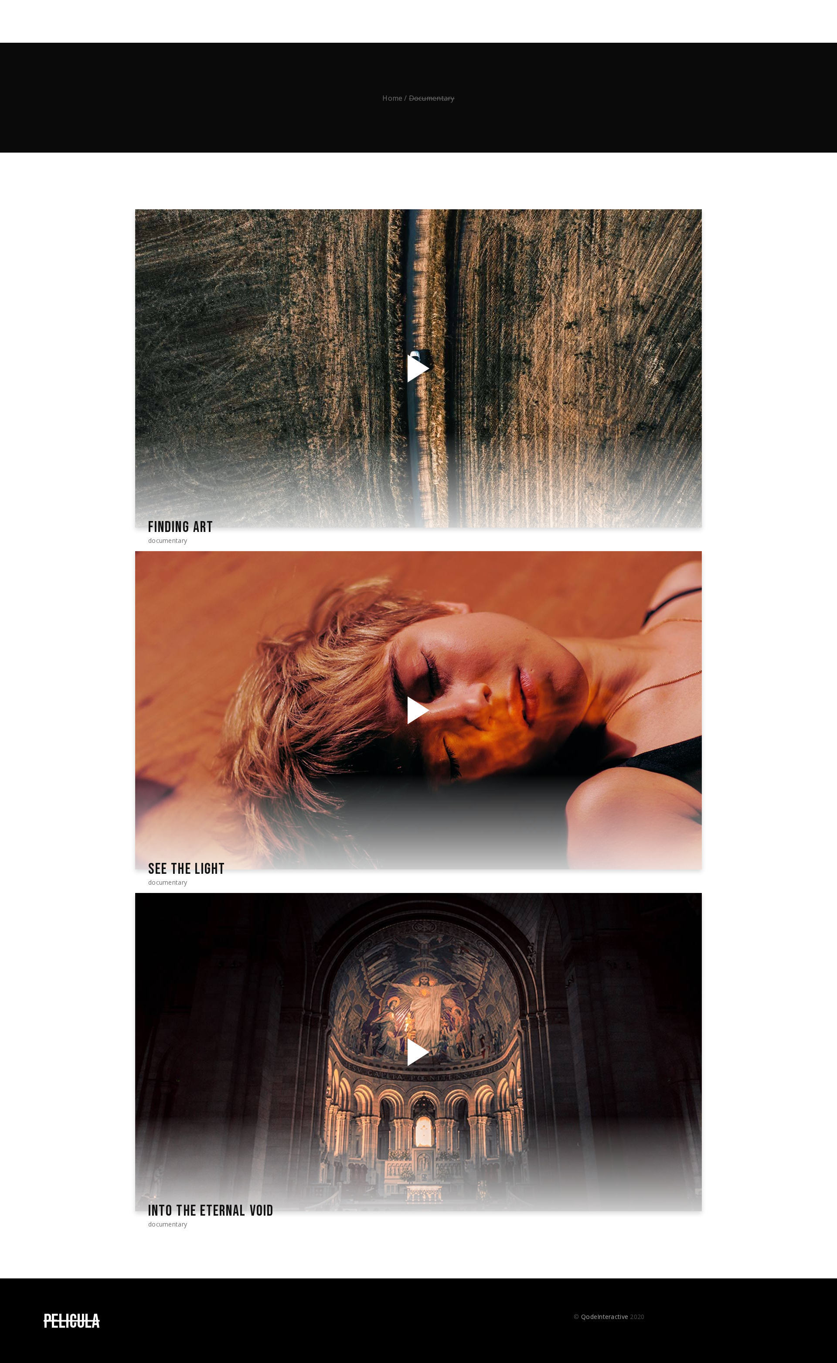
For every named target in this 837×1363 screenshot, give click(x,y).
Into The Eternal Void (211, 1211)
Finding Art (181, 527)
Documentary (167, 540)
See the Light (186, 869)
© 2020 (609, 1316)
